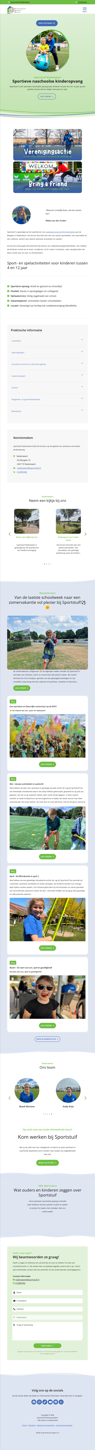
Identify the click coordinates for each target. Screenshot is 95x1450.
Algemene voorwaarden (45, 1425)
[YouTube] (50, 1402)
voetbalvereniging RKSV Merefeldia (60, 232)
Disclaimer (32, 1425)
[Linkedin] (55, 1402)
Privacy (24, 1425)
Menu (85, 11)
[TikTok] (44, 1402)
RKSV (27, 553)
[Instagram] (39, 1402)
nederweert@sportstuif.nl (29, 468)
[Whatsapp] (61, 1402)
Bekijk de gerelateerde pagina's (47, 1433)
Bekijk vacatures (46, 1163)
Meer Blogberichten (46, 1039)
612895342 (82, 2)
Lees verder (45, 96)
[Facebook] (33, 1402)
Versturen (46, 1345)
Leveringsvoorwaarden (63, 1425)
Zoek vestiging (45, 23)
